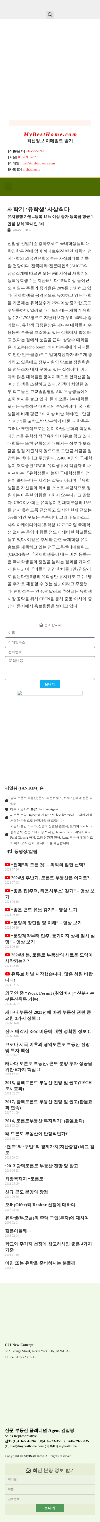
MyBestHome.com (51, 134)
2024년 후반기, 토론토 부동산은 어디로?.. (51, 877)
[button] (50, 15)
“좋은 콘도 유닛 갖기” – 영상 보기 (43, 909)
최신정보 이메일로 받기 (50, 140)
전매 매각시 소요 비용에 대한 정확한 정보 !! (48, 1031)
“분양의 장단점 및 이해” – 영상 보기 (46, 922)
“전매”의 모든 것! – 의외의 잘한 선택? (47, 864)
